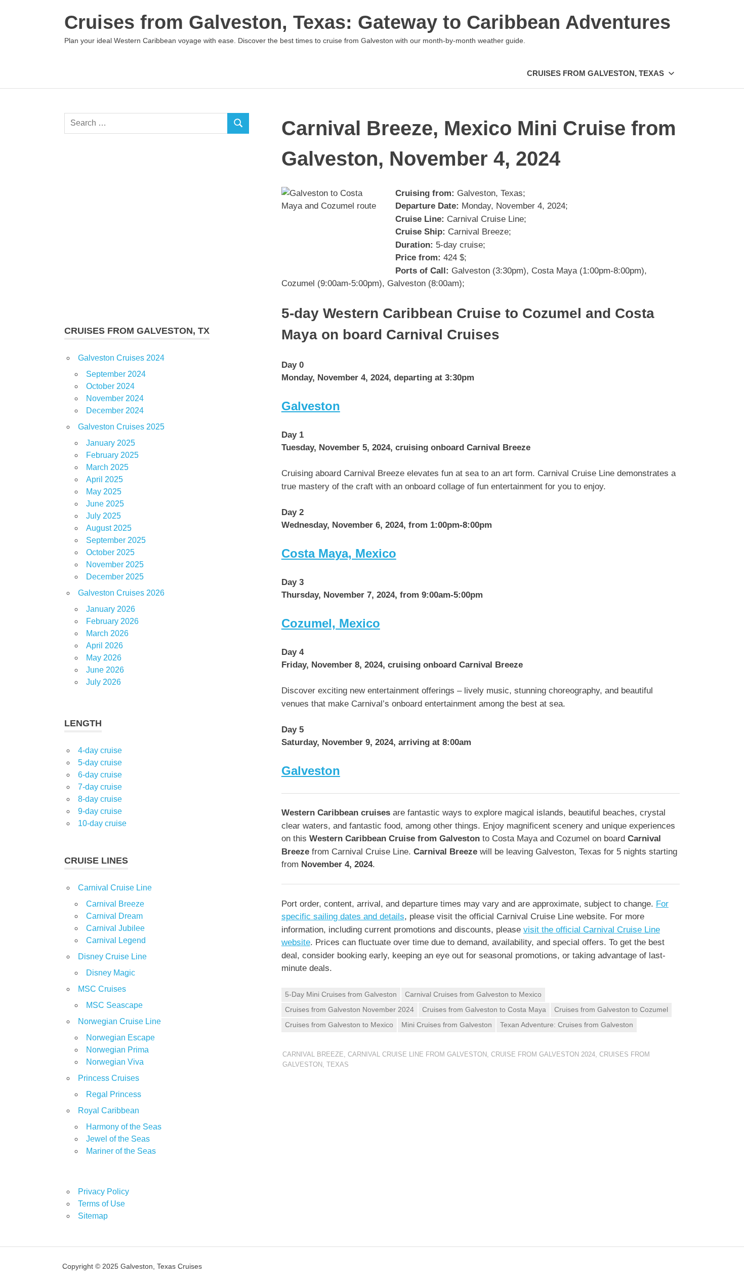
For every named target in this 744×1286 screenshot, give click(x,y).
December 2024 (115, 410)
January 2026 (110, 609)
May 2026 (103, 657)
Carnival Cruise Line (115, 887)
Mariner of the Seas (121, 1151)
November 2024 (115, 398)
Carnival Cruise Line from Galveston (417, 1054)
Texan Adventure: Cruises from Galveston (566, 1025)
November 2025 (115, 564)
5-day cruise (100, 762)
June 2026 (105, 670)
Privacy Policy (103, 1191)
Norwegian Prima (117, 1049)
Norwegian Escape (120, 1037)
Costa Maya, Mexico (338, 553)
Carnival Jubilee (115, 928)
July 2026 (103, 682)
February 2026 (112, 621)
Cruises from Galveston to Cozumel (611, 1009)
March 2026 (107, 633)
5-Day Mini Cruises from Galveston (341, 994)
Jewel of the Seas (118, 1139)
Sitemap (93, 1216)
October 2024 (110, 386)
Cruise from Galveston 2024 (543, 1054)
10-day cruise (102, 823)
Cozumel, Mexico (330, 623)
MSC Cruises (102, 989)
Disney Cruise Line (112, 956)
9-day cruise (100, 811)
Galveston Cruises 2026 (121, 593)
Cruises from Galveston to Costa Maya (484, 1009)
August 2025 (109, 528)
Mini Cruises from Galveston (446, 1025)
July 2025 (103, 516)
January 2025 (110, 443)
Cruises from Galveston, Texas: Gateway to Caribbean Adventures (367, 22)
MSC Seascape (114, 1005)
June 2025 (105, 503)
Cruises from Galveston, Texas (595, 73)
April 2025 (104, 479)
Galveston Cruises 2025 (121, 426)
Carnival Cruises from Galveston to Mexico (473, 994)
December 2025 (115, 576)
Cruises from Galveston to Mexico (339, 1025)
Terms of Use (101, 1203)
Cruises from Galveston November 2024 (349, 1009)
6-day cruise (100, 774)
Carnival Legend (116, 940)
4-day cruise (100, 750)
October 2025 (110, 552)
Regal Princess (113, 1094)
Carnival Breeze (313, 1054)
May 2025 (103, 491)
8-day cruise (100, 799)
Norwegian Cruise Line (119, 1021)
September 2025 (116, 540)
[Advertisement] (156, 229)
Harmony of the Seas (123, 1126)
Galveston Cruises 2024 (121, 358)
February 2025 (112, 455)
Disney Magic (110, 972)
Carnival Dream (114, 916)
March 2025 (107, 467)
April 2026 (104, 645)
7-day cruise (100, 787)
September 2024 (116, 374)
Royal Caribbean (108, 1110)
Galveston (310, 406)
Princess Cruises (108, 1078)
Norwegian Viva (115, 1062)
